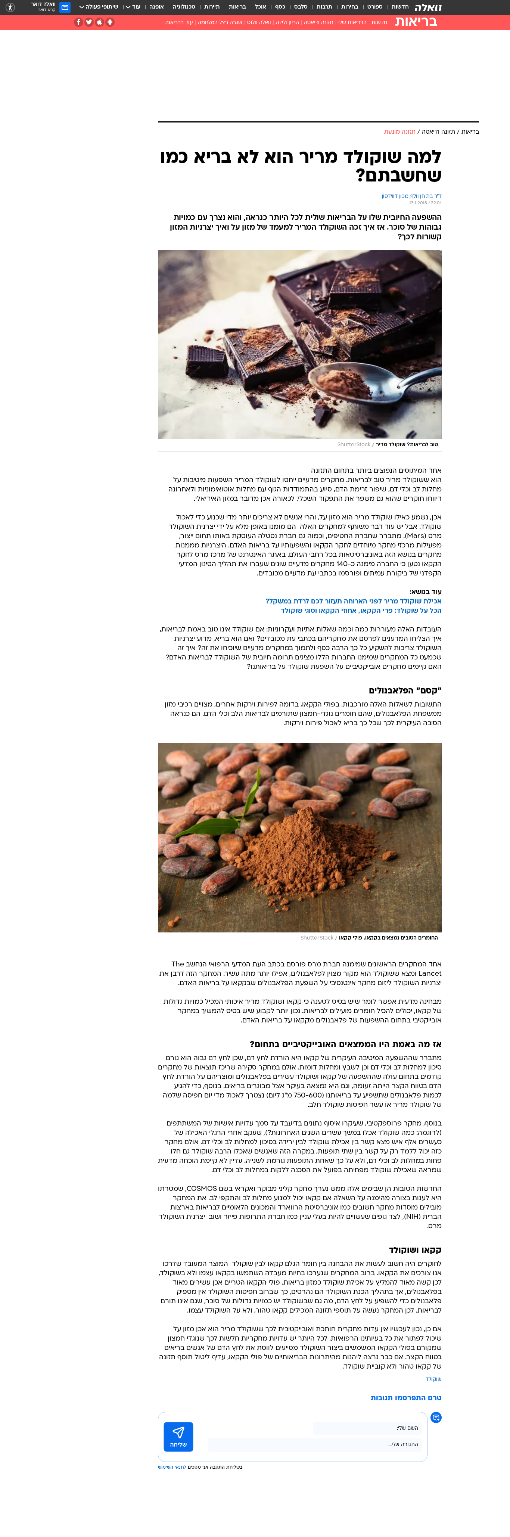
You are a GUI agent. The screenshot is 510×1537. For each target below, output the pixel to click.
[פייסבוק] (78, 22)
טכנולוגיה (184, 7)
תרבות (324, 7)
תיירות (212, 7)
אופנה (156, 7)
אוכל (260, 7)
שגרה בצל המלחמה (220, 23)
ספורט (375, 7)
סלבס (301, 7)
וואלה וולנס (259, 23)
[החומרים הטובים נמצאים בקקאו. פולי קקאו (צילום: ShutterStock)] (300, 844)
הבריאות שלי (352, 23)
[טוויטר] (89, 22)
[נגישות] (10, 7)
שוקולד (434, 1379)
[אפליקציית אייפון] (99, 22)
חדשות (400, 7)
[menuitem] (396, 7)
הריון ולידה (287, 23)
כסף (280, 7)
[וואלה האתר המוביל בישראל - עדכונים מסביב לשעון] (428, 7)
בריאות (237, 7)
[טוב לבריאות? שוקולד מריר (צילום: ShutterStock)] (300, 351)
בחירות (349, 7)
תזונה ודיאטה (318, 23)
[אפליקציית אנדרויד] (110, 22)
